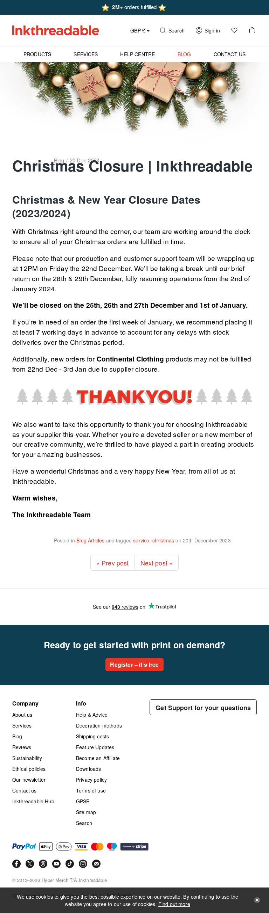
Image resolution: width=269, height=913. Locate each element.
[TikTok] (69, 863)
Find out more (174, 903)
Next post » (156, 562)
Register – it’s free (134, 664)
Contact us (24, 790)
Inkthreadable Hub (33, 801)
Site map (86, 812)
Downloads (88, 768)
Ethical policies (29, 768)
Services (22, 725)
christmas (163, 540)
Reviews (21, 747)
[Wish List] (234, 30)
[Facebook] (16, 863)
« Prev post (112, 562)
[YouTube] (56, 863)
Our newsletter (29, 779)
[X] (29, 863)
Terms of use (91, 790)
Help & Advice (92, 714)
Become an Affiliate (98, 757)
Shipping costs (92, 736)
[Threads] (43, 863)
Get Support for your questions (203, 707)
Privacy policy (91, 779)
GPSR (83, 801)
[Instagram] (83, 863)
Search (84, 822)
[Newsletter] (96, 863)
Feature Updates (95, 747)
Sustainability (27, 757)
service (141, 540)
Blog (17, 736)
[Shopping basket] (252, 30)
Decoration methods (99, 725)
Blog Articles (90, 540)
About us (22, 714)
